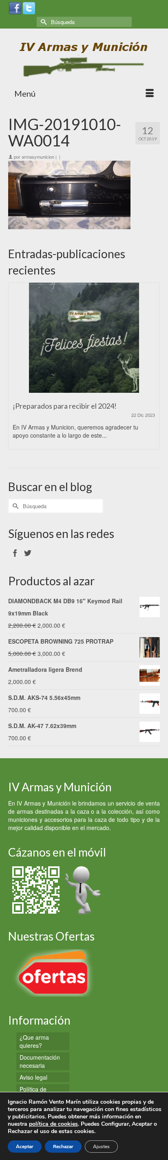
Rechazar (63, 1146)
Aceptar (24, 1146)
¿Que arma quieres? (34, 1041)
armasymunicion (38, 156)
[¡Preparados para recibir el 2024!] (84, 338)
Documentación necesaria (40, 1061)
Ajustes (101, 1146)
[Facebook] (15, 7)
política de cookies (53, 1124)
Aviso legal (33, 1077)
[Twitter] (29, 7)
